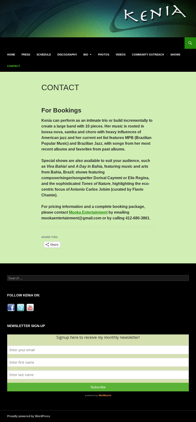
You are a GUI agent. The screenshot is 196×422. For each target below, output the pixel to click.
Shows (175, 54)
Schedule (44, 54)
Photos (103, 54)
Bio (85, 54)
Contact (13, 66)
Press (26, 54)
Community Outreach (148, 54)
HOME (11, 54)
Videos (120, 54)
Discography (67, 54)
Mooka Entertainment (88, 212)
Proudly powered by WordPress (28, 416)
